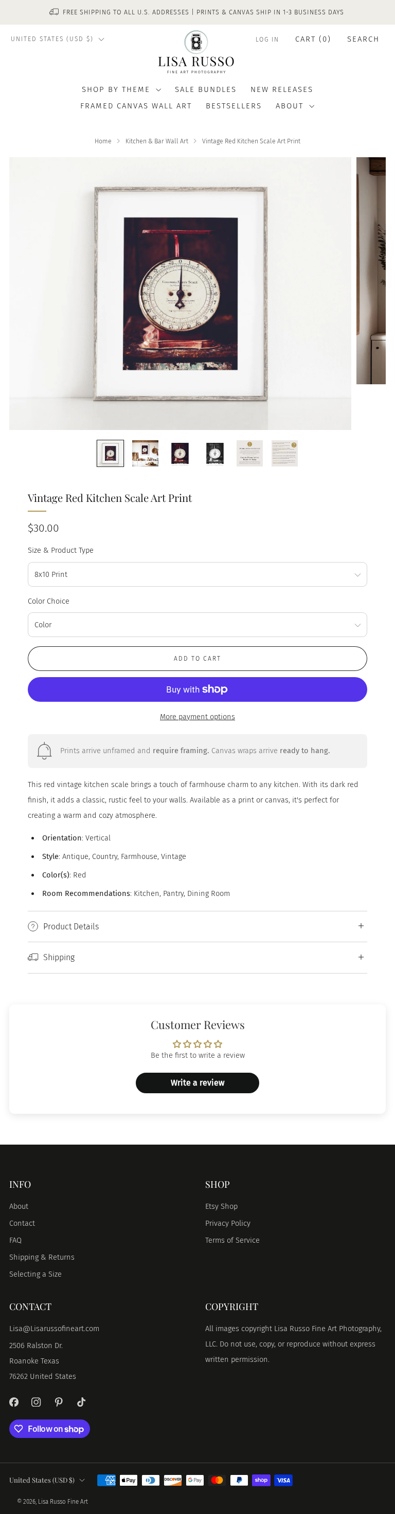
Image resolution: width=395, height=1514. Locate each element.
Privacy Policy (227, 1223)
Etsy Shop (221, 1206)
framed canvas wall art (136, 105)
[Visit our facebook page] (14, 1402)
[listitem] (197, 12)
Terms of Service (232, 1240)
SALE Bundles (206, 89)
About (18, 1206)
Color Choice (48, 601)
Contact (22, 1223)
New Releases (281, 89)
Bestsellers (234, 105)
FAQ (15, 1240)
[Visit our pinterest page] (58, 1402)
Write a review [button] (197, 1083)
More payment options (197, 716)
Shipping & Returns (42, 1257)
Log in (267, 39)
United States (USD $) (52, 39)
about (289, 105)
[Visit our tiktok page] (81, 1402)
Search (363, 39)
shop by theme (116, 89)
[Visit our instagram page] (36, 1402)
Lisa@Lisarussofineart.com (54, 1328)
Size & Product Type (61, 550)
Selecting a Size (35, 1274)
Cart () (313, 39)
